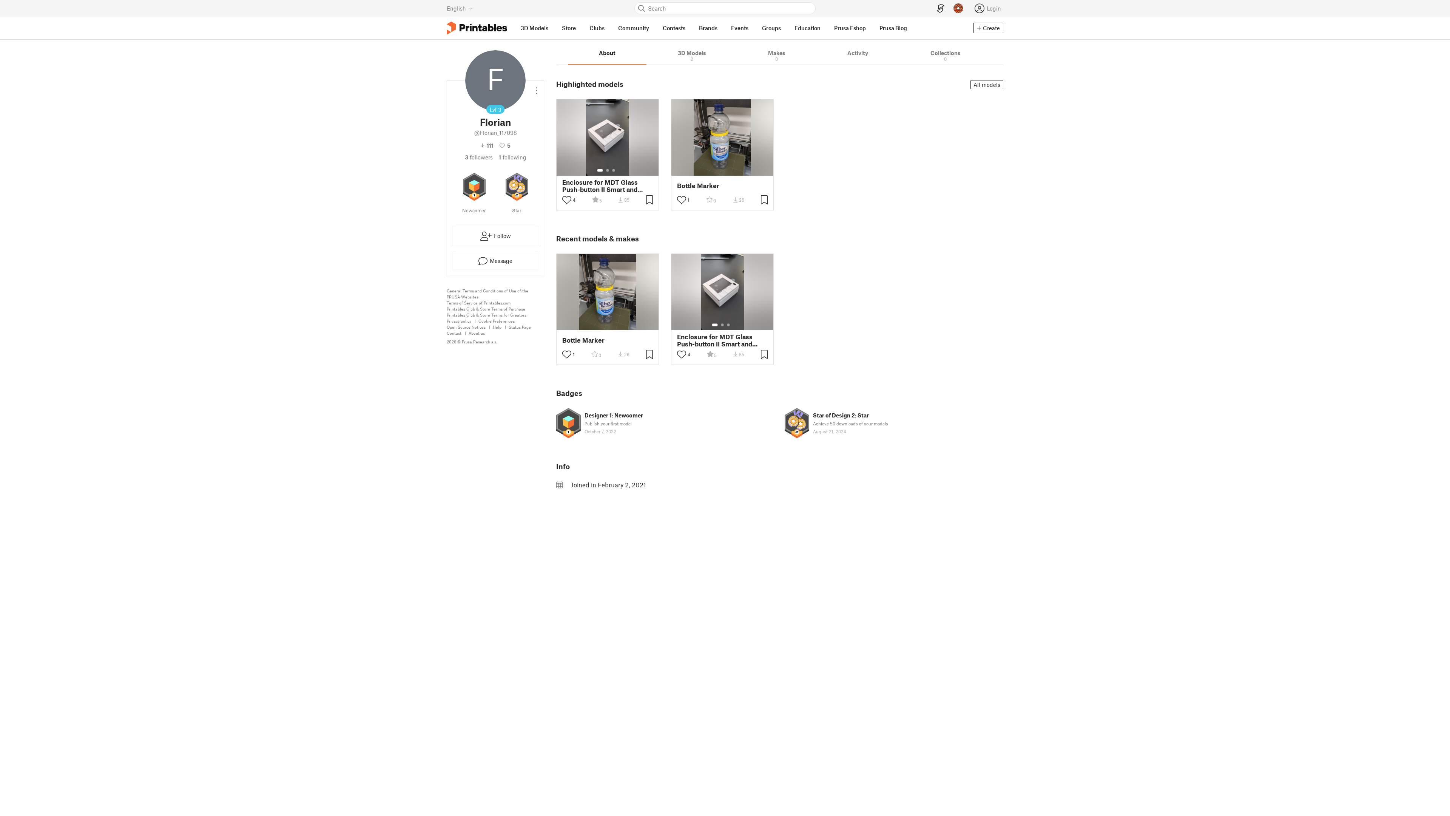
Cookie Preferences (496, 320)
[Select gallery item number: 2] (607, 170)
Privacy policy (459, 320)
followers (479, 157)
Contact (454, 333)
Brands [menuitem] (708, 28)
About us (477, 333)
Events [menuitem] (739, 28)
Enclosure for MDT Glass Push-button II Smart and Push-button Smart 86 (600, 186)
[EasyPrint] (940, 8)
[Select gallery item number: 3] (613, 170)
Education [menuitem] (807, 28)
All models (986, 84)
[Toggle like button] (566, 199)
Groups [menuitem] (771, 28)
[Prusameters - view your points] (958, 8)
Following (512, 157)
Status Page (520, 327)
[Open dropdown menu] (536, 87)
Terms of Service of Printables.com (479, 302)
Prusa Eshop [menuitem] (850, 28)
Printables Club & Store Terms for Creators (486, 314)
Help (497, 327)
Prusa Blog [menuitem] (893, 28)
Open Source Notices (466, 327)
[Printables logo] (477, 28)
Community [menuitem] (633, 28)
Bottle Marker (698, 185)
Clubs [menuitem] (597, 28)
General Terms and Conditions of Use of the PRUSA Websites (487, 293)
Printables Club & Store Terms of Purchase (486, 308)
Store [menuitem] (569, 28)
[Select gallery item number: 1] (600, 170)
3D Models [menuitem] (534, 28)
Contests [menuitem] (674, 28)
